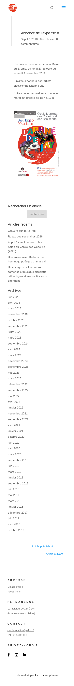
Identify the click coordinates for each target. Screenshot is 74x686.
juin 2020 (13, 442)
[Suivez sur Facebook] (9, 655)
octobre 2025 (16, 320)
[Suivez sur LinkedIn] (24, 655)
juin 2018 (13, 489)
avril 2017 (14, 524)
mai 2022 (14, 396)
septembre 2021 (18, 419)
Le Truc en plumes (46, 675)
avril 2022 (14, 401)
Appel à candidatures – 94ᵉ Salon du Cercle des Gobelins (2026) (26, 247)
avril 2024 (14, 349)
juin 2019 (13, 465)
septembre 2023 (18, 366)
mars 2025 (14, 337)
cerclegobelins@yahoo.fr (20, 630)
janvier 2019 (15, 477)
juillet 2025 (14, 331)
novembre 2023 (18, 361)
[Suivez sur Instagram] (16, 655)
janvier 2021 (15, 430)
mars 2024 (14, 355)
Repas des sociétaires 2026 (25, 236)
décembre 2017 (18, 512)
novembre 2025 (18, 314)
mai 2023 (14, 372)
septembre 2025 (18, 326)
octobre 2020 (16, 436)
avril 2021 (14, 425)
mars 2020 (14, 454)
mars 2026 (14, 308)
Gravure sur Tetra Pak (22, 230)
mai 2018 (14, 495)
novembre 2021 (18, 413)
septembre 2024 (18, 343)
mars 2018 (14, 500)
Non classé (47, 39)
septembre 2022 (18, 390)
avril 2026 (14, 302)
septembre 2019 (18, 460)
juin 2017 (13, 518)
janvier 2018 (15, 506)
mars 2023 (14, 378)
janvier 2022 (15, 407)
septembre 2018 (18, 483)
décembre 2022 (18, 384)
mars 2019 (14, 471)
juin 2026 (13, 297)
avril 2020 (14, 448)
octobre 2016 (16, 530)
